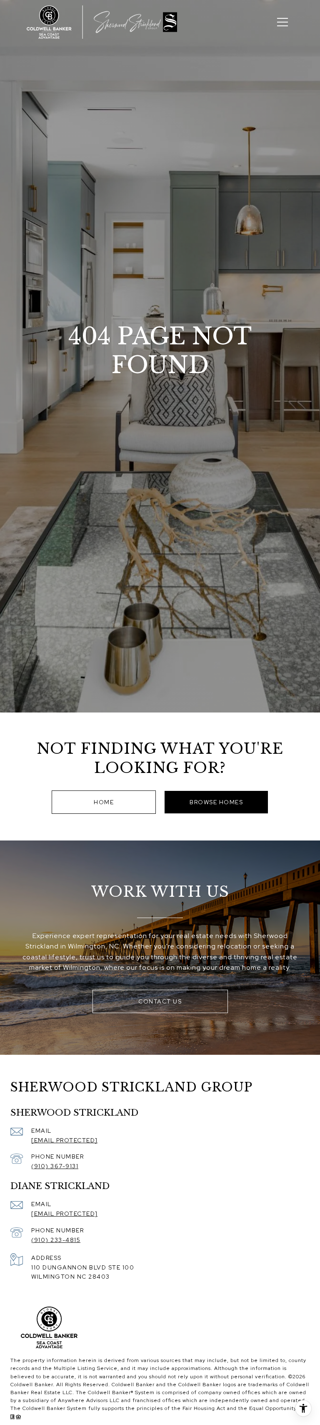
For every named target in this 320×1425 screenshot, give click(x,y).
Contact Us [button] (160, 1001)
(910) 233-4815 (55, 1240)
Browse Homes (216, 802)
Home (104, 802)
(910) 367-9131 (54, 1166)
